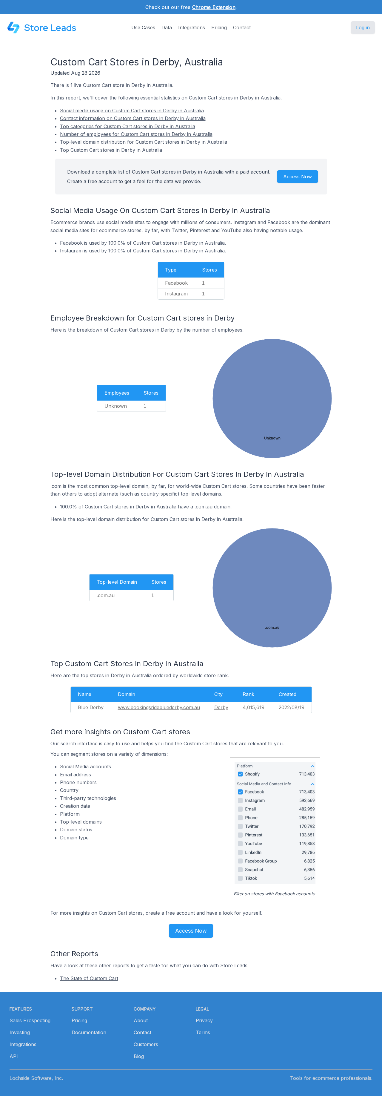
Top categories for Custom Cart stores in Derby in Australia (127, 126)
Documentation (89, 1032)
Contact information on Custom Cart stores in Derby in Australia (133, 118)
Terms (203, 1032)
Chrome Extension (213, 7)
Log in (363, 27)
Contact (242, 27)
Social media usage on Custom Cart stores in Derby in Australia (132, 111)
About (141, 1020)
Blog (139, 1056)
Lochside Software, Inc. (36, 1078)
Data (166, 27)
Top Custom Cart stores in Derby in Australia (111, 150)
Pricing (219, 27)
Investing (20, 1032)
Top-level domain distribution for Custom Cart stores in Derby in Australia (143, 142)
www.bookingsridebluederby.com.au (159, 707)
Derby (221, 707)
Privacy (204, 1020)
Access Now (297, 177)
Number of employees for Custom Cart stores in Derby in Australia (136, 134)
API (14, 1056)
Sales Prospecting (30, 1020)
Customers (146, 1044)
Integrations (191, 27)
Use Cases (143, 27)
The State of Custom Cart (89, 978)
